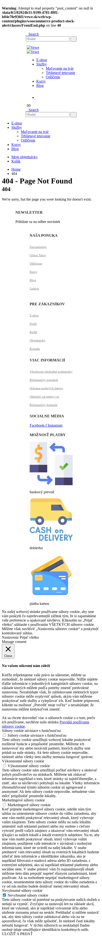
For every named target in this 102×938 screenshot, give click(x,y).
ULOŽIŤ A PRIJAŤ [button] (17, 934)
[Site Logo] (33, 47)
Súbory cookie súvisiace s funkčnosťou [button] (31, 731)
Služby (41, 64)
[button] (32, 34)
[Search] (73, 39)
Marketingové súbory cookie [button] (23, 800)
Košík (15, 161)
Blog (40, 86)
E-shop (41, 60)
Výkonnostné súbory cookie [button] (23, 761)
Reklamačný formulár (43, 405)
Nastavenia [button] (10, 637)
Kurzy (41, 81)
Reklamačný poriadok (44, 380)
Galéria (34, 288)
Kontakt (35, 349)
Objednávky (38, 340)
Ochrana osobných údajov (46, 388)
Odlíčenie (53, 77)
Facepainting (38, 247)
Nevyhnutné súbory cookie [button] (22, 891)
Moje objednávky (24, 157)
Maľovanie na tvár (60, 68)
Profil (33, 324)
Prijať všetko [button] (29, 637)
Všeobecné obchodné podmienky (51, 371)
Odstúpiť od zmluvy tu (44, 396)
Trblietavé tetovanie (60, 73)
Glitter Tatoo (38, 255)
